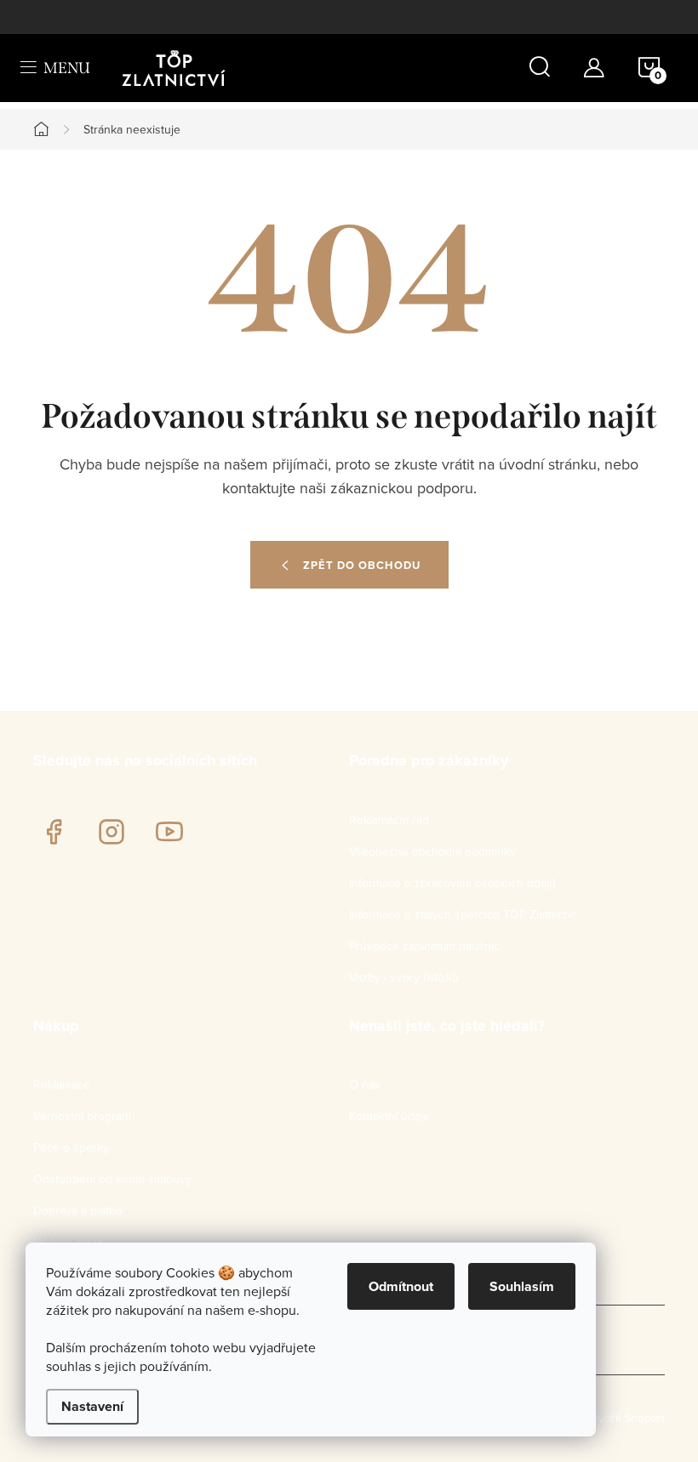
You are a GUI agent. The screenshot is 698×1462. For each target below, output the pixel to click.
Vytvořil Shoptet (623, 1417)
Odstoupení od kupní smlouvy (112, 1178)
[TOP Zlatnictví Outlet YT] (169, 831)
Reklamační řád (389, 819)
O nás (364, 1084)
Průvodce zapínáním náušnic (424, 945)
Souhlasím (521, 1286)
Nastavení (92, 1406)
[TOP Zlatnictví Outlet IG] (111, 831)
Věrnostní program (82, 1115)
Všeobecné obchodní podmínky (432, 851)
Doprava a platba (77, 1210)
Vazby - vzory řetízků (404, 977)
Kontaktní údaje (389, 1115)
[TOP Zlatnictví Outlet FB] (53, 831)
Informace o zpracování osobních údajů (452, 882)
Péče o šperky (71, 1147)
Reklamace (61, 1084)
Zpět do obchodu (362, 565)
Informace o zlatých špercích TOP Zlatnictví (462, 914)
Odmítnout (401, 1286)
